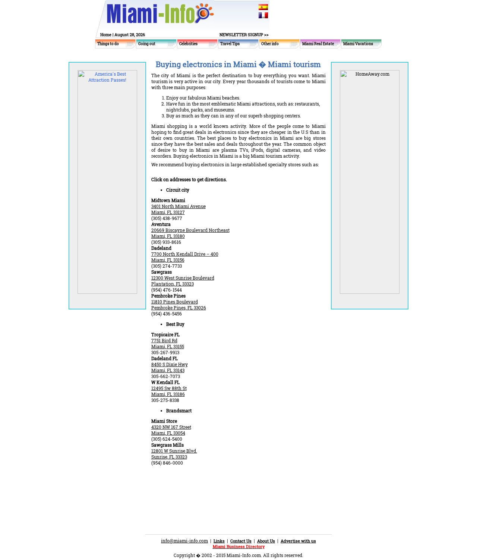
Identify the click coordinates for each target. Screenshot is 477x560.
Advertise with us (298, 541)
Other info (270, 43)
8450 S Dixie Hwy (169, 364)
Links (219, 541)
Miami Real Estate (318, 43)
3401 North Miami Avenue (178, 206)
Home (105, 34)
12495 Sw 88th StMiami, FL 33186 (169, 391)
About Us (266, 541)
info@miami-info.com (184, 541)
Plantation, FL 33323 (172, 284)
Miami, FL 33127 (168, 212)
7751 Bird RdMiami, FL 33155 (167, 343)
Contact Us (241, 541)
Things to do (108, 43)
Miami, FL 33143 (167, 370)
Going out (146, 43)
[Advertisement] (238, 486)
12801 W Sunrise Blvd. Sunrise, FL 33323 (174, 454)
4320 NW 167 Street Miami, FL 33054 (171, 430)
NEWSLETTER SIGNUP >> (244, 34)
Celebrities (188, 43)
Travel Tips (230, 43)
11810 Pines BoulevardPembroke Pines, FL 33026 (178, 305)
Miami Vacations (358, 43)
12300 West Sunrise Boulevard (182, 278)
